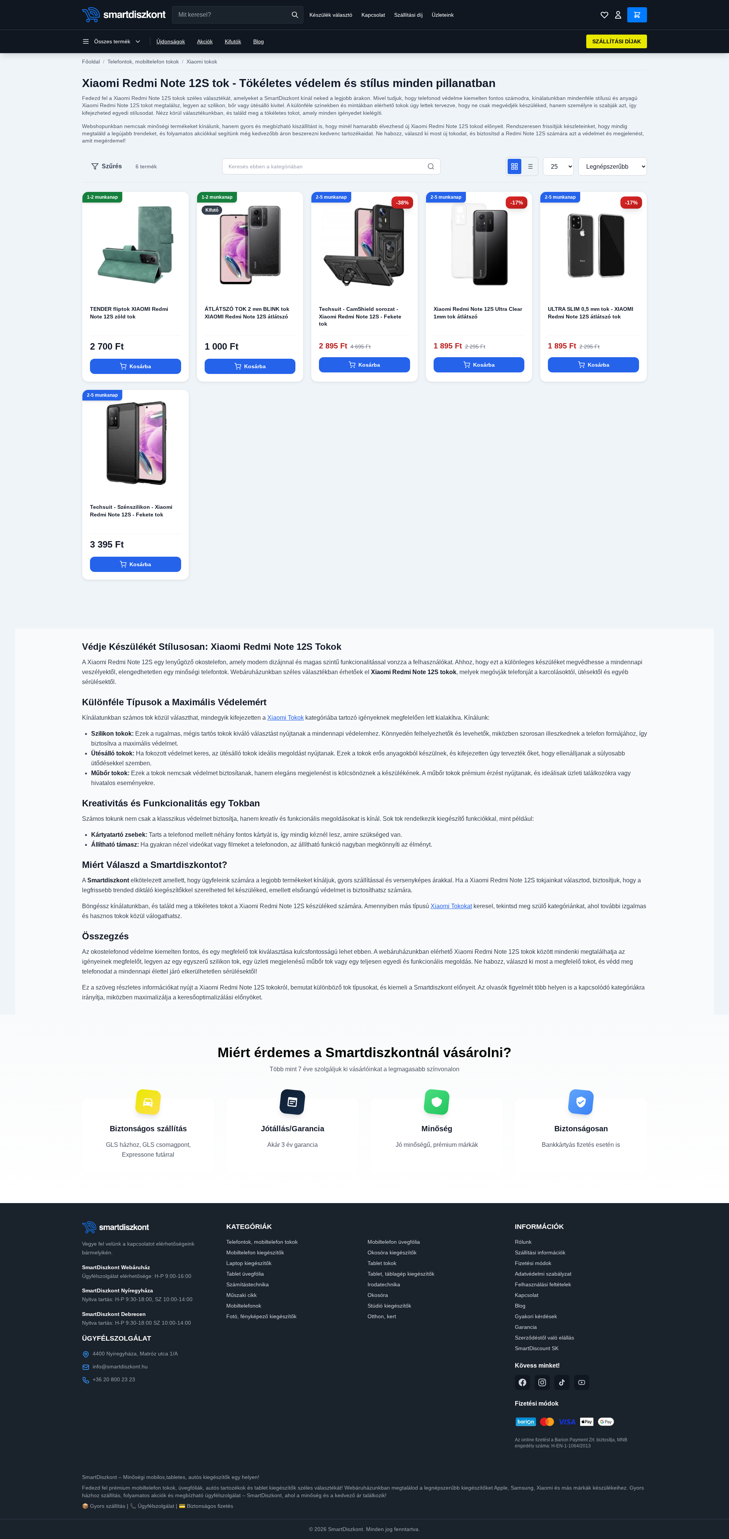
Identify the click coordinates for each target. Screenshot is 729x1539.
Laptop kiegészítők (248, 1263)
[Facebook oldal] (522, 1382)
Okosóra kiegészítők (392, 1252)
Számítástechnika (247, 1284)
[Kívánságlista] (604, 14)
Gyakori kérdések (536, 1316)
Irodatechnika (384, 1284)
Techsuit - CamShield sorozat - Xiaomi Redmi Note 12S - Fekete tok (360, 316)
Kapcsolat (373, 15)
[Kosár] (637, 14)
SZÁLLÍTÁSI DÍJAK (616, 41)
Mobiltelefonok (243, 1306)
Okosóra (378, 1295)
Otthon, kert (382, 1316)
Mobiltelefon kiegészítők (255, 1252)
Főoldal (91, 62)
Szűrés (112, 166)
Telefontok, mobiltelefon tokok (143, 62)
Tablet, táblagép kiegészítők (401, 1274)
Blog (258, 41)
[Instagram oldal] (542, 1382)
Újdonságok (170, 41)
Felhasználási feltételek (543, 1284)
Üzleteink (443, 15)
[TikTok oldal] (562, 1382)
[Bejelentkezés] (618, 14)
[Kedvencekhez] (176, 285)
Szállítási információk (540, 1252)
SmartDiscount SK (537, 1348)
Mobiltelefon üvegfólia (394, 1242)
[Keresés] (295, 15)
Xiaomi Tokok (285, 717)
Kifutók (233, 41)
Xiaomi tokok (201, 62)
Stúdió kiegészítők (389, 1306)
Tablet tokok (382, 1263)
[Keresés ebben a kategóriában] (431, 166)
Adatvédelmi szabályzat (543, 1274)
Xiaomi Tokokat (451, 906)
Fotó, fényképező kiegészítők (261, 1316)
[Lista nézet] (529, 166)
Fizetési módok (533, 1263)
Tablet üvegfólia (245, 1274)
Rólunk (523, 1242)
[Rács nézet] (514, 166)
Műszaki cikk (241, 1295)
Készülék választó (330, 15)
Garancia (526, 1327)
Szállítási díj (408, 15)
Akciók (205, 41)
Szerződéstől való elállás (544, 1338)
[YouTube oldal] (581, 1382)
